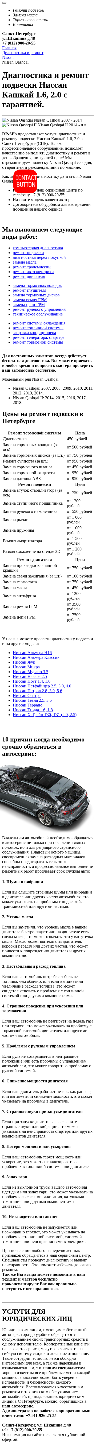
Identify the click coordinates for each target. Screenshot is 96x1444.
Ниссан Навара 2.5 (30, 676)
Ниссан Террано (27, 705)
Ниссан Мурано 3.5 (30, 671)
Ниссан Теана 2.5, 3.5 (32, 700)
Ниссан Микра (26, 667)
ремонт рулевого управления (39, 309)
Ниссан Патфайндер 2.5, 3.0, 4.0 (42, 686)
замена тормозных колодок (37, 285)
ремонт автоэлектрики (33, 271)
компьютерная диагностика (38, 248)
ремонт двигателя (29, 276)
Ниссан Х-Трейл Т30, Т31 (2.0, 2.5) (45, 714)
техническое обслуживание (38, 314)
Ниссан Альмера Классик (36, 657)
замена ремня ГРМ (30, 299)
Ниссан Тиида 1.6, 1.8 (33, 710)
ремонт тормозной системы (38, 342)
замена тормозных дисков (36, 295)
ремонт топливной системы (38, 328)
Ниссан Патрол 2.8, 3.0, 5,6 (37, 690)
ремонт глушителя (29, 290)
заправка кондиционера (34, 332)
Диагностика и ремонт (22, 52)
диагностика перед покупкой (39, 257)
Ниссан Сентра (27, 695)
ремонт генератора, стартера (39, 337)
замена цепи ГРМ (29, 304)
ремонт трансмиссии (32, 267)
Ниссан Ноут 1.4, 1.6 (31, 681)
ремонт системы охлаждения (39, 323)
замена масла (25, 262)
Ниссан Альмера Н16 (32, 652)
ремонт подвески (28, 252)
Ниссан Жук (24, 662)
